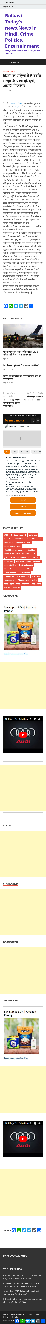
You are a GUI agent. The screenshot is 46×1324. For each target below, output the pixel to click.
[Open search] (40, 62)
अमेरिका (34, 580)
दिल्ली (19, 103)
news (28, 561)
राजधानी (12, 103)
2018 (6, 535)
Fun (28, 542)
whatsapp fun (9, 580)
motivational (33, 558)
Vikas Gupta (9, 576)
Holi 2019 (20, 554)
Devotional (8, 542)
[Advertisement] (23, 685)
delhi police (36, 539)
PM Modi (36, 561)
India (28, 554)
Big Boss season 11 (18, 535)
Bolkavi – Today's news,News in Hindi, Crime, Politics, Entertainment (22, 30)
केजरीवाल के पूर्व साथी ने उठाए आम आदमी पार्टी (21, 365)
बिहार (33, 584)
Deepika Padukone (22, 539)
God (19, 546)
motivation (21, 558)
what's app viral (23, 576)
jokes (6, 558)
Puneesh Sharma (11, 569)
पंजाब (18, 584)
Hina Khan (31, 550)
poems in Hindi (10, 565)
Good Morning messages (14, 550)
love (13, 558)
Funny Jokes (9, 546)
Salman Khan (26, 569)
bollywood (33, 535)
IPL (34, 554)
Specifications (24, 573)
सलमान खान (16, 588)
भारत (39, 584)
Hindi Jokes (9, 554)
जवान (6, 584)
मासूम (17, 107)
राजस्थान (7, 588)
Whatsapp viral (24, 580)
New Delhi (20, 561)
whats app (36, 576)
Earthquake (20, 542)
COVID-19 (8, 539)
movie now (8, 561)
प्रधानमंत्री (25, 584)
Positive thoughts (26, 565)
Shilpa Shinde (10, 573)
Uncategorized (9, 71)
